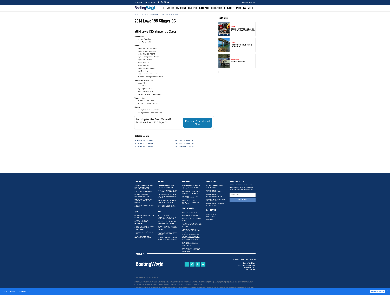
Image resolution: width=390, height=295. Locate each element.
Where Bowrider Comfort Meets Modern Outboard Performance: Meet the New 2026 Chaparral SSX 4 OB (191, 237)
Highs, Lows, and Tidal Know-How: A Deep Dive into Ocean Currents (167, 196)
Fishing (233, 42)
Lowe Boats (153, 14)
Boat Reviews (235, 59)
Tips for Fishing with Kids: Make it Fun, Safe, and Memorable (168, 191)
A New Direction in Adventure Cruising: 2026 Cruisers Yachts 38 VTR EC (192, 225)
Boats (144, 14)
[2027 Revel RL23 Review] (224, 61)
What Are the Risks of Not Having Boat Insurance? (142, 195)
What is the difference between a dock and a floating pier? (141, 222)
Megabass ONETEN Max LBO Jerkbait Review (214, 186)
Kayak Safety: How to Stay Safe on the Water (190, 196)
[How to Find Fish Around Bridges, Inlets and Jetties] (224, 45)
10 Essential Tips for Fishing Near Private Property (167, 201)
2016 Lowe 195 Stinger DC (143, 146)
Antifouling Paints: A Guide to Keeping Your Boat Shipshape (167, 238)
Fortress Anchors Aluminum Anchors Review (215, 204)
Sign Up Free (242, 200)
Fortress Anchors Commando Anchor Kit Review (215, 200)
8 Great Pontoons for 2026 (143, 192)
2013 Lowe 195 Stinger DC (144, 140)
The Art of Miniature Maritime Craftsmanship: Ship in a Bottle (167, 233)
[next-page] (223, 72)
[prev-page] (219, 72)
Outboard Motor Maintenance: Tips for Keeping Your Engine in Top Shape (167, 217)
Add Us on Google (377, 291)
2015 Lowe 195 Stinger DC (143, 143)
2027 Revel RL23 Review (238, 62)
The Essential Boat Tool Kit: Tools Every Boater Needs (167, 222)
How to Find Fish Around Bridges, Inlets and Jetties (241, 46)
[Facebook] (158, 2)
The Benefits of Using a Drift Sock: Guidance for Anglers (167, 205)
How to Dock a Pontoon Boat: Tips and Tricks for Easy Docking (144, 201)
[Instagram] (161, 2)
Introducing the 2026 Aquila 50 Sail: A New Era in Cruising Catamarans (191, 250)
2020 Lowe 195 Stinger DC (184, 146)
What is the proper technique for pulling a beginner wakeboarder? (144, 227)
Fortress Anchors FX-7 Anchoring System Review (214, 191)
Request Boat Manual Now (197, 123)
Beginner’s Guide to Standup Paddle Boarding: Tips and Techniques (191, 187)
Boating (233, 26)
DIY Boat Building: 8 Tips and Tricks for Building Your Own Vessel (167, 227)
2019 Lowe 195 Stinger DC (184, 143)
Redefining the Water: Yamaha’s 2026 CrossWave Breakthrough (190, 244)
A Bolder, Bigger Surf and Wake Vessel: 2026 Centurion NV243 (191, 230)
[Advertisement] (237, 89)
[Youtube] (168, 2)
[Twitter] (165, 2)
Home (136, 14)
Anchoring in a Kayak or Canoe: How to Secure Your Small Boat (191, 202)
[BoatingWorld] (145, 8)
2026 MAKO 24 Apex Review (190, 216)
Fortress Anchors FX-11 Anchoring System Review (214, 195)
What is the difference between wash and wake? (142, 237)
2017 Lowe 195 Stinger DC (184, 140)
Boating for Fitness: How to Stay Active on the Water (191, 192)
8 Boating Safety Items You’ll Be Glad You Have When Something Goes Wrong (243, 30)
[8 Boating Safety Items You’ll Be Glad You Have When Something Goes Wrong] (224, 29)
